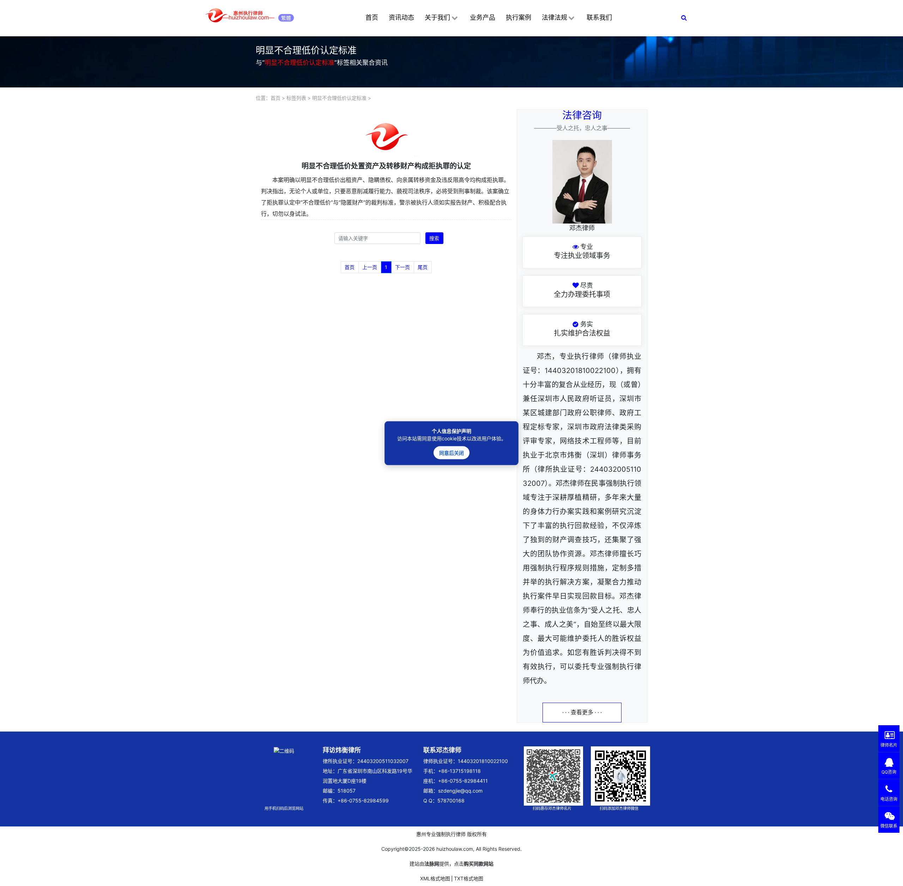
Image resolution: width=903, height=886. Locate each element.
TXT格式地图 (468, 878)
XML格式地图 (435, 878)
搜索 (434, 238)
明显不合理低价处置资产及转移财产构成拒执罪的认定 (386, 166)
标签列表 (296, 98)
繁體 (286, 18)
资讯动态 (401, 17)
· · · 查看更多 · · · (582, 712)
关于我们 (437, 17)
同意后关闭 (451, 453)
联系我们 (599, 17)
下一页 (402, 267)
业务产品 (482, 17)
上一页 (369, 267)
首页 (371, 17)
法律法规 (554, 17)
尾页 (423, 267)
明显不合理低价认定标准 (339, 98)
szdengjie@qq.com (460, 791)
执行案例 (518, 17)
